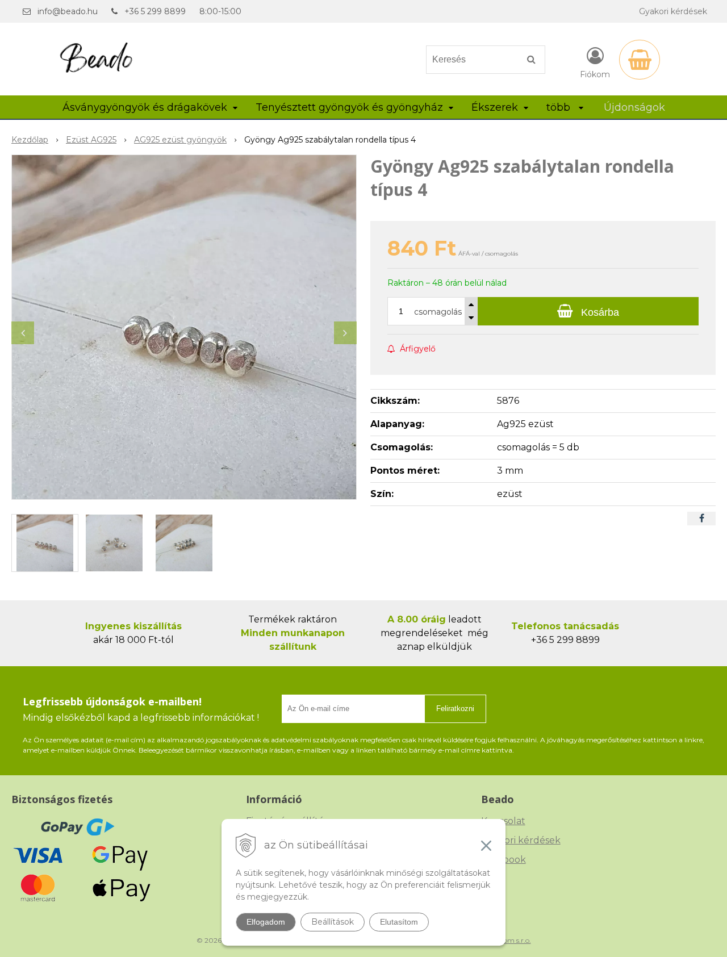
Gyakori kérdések (673, 11)
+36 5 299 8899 (155, 11)
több (559, 107)
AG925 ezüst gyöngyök (180, 140)
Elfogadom (265, 921)
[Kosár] (639, 60)
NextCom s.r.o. (507, 940)
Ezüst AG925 (91, 140)
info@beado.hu (67, 11)
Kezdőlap (29, 140)
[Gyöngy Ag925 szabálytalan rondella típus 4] (184, 327)
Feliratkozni (455, 708)
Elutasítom (399, 921)
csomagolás (438, 312)
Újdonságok (634, 107)
